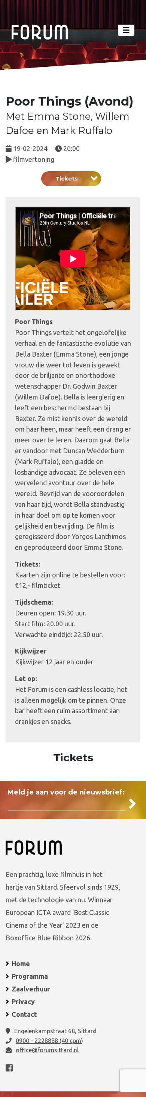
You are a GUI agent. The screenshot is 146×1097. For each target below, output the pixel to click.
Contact (24, 1014)
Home (21, 963)
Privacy (23, 1001)
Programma (30, 976)
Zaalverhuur (31, 989)
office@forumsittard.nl (47, 1050)
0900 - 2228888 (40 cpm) (49, 1040)
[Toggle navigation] (126, 30)
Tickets (66, 178)
